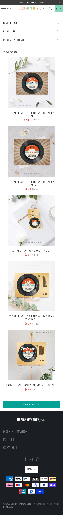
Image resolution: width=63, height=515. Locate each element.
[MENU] (1, 8)
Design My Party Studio (22, 504)
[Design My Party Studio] (31, 8)
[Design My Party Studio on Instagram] (31, 460)
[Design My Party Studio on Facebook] (25, 460)
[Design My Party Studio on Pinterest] (37, 460)
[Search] (50, 8)
